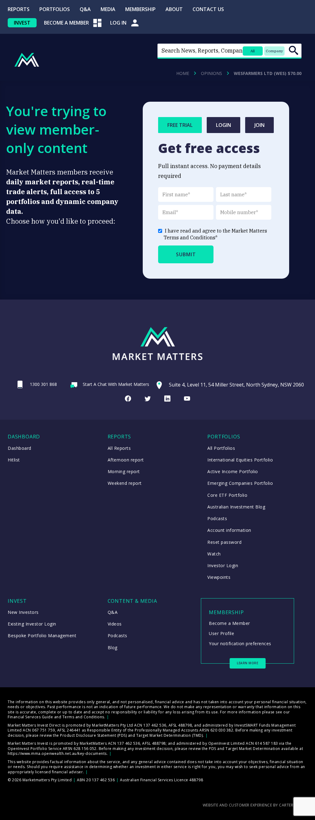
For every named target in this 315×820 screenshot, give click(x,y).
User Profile (221, 633)
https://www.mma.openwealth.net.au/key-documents (57, 753)
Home (182, 73)
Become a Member (229, 623)
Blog (113, 647)
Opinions (211, 73)
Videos (115, 624)
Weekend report (125, 483)
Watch (214, 554)
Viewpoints (218, 577)
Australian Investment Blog (236, 507)
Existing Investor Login (32, 624)
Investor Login (222, 565)
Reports (19, 9)
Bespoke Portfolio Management (42, 635)
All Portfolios (221, 448)
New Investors (23, 612)
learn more (247, 663)
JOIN (259, 125)
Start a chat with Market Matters (116, 384)
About (174, 9)
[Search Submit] (293, 50)
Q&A (85, 9)
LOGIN (223, 125)
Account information (229, 530)
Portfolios (54, 9)
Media (108, 9)
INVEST (22, 22)
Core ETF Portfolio (227, 495)
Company (274, 51)
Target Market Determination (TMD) (169, 735)
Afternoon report (126, 460)
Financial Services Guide (30, 717)
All (252, 51)
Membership (140, 9)
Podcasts (217, 518)
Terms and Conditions (189, 237)
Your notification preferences (240, 643)
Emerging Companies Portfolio (240, 483)
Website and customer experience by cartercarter (255, 805)
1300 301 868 (43, 384)
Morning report (124, 471)
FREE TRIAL (180, 125)
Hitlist (14, 460)
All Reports (119, 448)
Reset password (224, 542)
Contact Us (208, 9)
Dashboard (19, 448)
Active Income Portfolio (232, 471)
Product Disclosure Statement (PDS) (93, 735)
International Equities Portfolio (240, 460)
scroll (306, 806)
